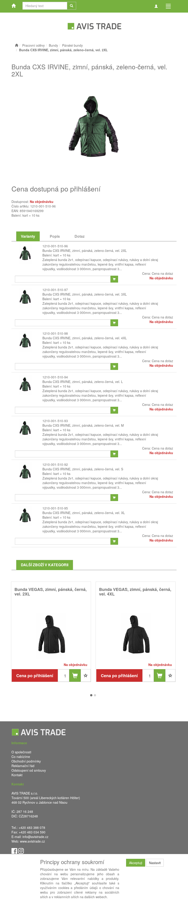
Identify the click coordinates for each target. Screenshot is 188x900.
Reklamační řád (22, 765)
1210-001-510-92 (55, 464)
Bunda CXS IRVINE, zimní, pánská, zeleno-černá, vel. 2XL (84, 250)
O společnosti (21, 752)
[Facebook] (14, 850)
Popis (55, 236)
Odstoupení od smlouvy (28, 770)
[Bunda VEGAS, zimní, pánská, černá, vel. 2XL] (51, 636)
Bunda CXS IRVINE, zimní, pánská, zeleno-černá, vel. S (82, 469)
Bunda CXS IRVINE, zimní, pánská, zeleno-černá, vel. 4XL (84, 338)
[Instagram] (21, 850)
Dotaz (80, 236)
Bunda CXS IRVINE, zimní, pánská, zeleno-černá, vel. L (82, 381)
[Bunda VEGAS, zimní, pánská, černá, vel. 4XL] (136, 636)
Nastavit (155, 862)
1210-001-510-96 (55, 246)
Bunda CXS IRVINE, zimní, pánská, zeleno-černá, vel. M (83, 425)
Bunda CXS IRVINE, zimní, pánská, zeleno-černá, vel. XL (83, 512)
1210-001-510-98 (55, 333)
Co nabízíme (20, 756)
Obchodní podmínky (26, 761)
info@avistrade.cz (35, 836)
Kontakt (16, 775)
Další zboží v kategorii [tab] (44, 564)
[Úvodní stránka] (16, 45)
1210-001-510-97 (55, 289)
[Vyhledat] (71, 6)
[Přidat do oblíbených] (86, 675)
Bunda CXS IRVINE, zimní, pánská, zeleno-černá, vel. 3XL (84, 294)
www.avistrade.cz (32, 841)
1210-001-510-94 (55, 377)
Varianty (28, 236)
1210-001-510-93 (55, 420)
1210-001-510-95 (55, 508)
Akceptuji (135, 862)
